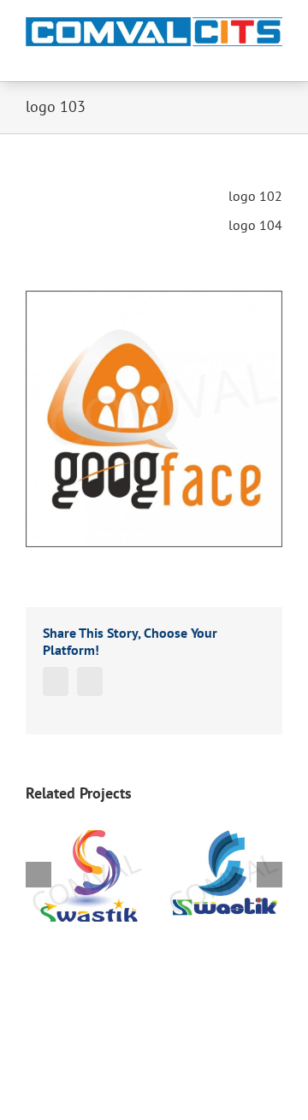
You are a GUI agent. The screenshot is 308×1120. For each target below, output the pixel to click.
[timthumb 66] (154, 419)
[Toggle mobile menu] (275, 55)
